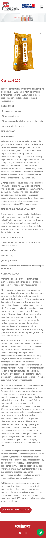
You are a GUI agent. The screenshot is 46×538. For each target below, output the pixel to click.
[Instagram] (26, 533)
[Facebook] (20, 533)
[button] (41, 7)
